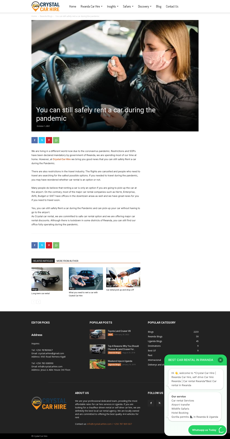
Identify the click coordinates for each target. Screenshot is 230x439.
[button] (220, 360)
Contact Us (172, 6)
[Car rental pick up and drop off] (123, 277)
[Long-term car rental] (48, 279)
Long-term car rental (40, 293)
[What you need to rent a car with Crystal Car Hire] (86, 278)
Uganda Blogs (114, 364)
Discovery (143, 6)
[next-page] (38, 302)
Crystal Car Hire (62, 159)
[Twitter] (42, 140)
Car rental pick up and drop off (120, 290)
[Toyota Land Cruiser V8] (97, 334)
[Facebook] (34, 140)
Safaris (127, 6)
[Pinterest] (49, 140)
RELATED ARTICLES (43, 261)
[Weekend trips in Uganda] (97, 364)
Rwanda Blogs (46, 16)
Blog (158, 6)
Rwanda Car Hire (90, 6)
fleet (110, 334)
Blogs (34, 289)
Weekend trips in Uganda (120, 361)
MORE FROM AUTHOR (67, 261)
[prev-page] (33, 302)
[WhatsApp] (56, 140)
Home (72, 6)
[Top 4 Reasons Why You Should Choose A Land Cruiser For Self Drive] (97, 349)
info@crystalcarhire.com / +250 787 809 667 (109, 423)
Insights (111, 6)
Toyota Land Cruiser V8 (119, 331)
